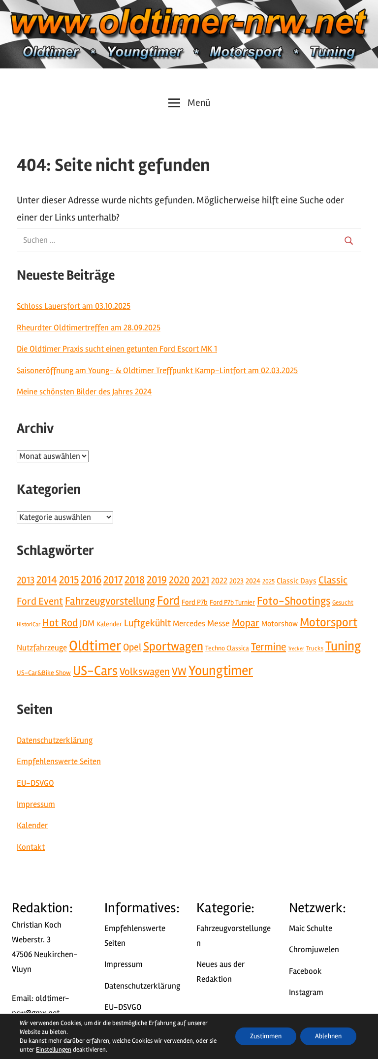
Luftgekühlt (147, 623)
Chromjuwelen (314, 949)
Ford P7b (195, 602)
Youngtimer (221, 670)
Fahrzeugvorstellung (110, 601)
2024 (253, 581)
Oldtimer (95, 646)
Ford (168, 600)
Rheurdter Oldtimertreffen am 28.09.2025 (88, 327)
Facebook (305, 971)
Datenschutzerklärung (55, 740)
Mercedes (189, 623)
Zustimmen (266, 1036)
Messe (218, 623)
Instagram (306, 992)
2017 (113, 580)
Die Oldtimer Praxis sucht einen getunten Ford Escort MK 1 (117, 349)
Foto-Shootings (293, 601)
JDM (87, 623)
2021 (200, 580)
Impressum (36, 804)
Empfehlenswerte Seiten (59, 761)
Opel (132, 647)
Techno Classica (227, 648)
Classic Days (296, 581)
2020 (179, 580)
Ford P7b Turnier (232, 602)
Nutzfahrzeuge (42, 648)
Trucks (314, 648)
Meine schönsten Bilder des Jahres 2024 (84, 391)
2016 (91, 580)
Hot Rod (60, 622)
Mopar (245, 622)
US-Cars (95, 671)
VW (179, 671)
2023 (236, 581)
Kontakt (31, 847)
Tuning (343, 646)
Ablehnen (328, 1036)
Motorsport (328, 622)
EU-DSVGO (35, 783)
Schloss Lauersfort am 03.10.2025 (73, 306)
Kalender (109, 624)
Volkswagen (145, 671)
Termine (268, 647)
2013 (25, 580)
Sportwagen (173, 646)
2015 (69, 580)
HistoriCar (28, 624)
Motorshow (279, 624)
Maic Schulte (310, 928)
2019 (157, 580)
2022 (219, 581)
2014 (46, 580)
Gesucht (342, 603)
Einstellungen (53, 1050)
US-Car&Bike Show (44, 673)
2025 (268, 581)
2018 (135, 580)
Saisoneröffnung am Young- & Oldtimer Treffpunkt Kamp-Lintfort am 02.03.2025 (157, 370)
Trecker (296, 648)
